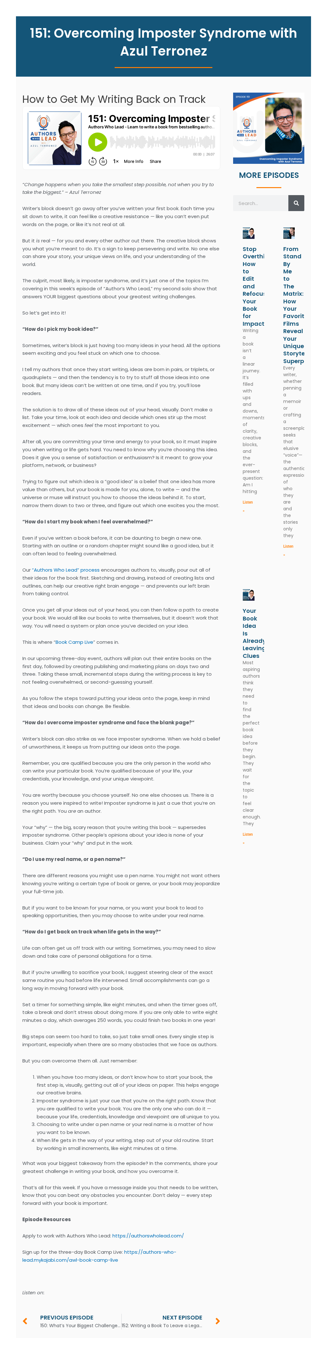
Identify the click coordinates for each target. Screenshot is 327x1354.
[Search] (296, 203)
